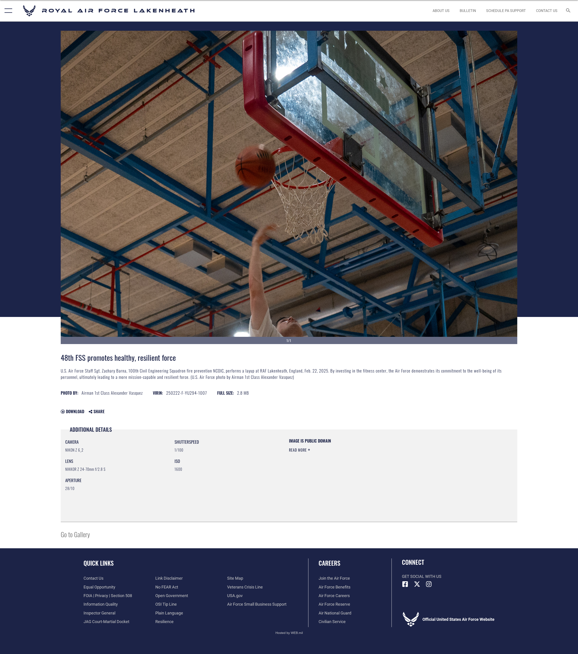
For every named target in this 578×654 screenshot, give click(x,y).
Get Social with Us (421, 576)
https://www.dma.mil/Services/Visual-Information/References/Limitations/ (342, 472)
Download (74, 411)
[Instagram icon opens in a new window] (429, 584)
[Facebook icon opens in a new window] (405, 584)
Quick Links (99, 562)
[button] (7, 10)
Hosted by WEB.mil (289, 633)
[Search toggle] (568, 11)
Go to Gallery (75, 534)
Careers (329, 562)
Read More (298, 450)
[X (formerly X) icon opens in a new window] (417, 584)
